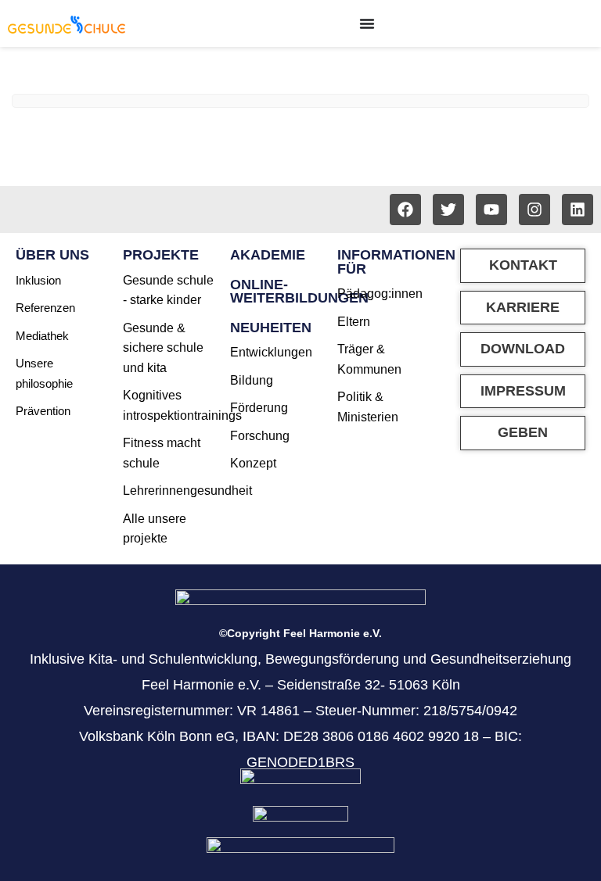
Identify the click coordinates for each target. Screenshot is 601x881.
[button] (522, 349)
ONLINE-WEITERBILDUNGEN (299, 291)
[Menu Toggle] (367, 23)
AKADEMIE (267, 255)
